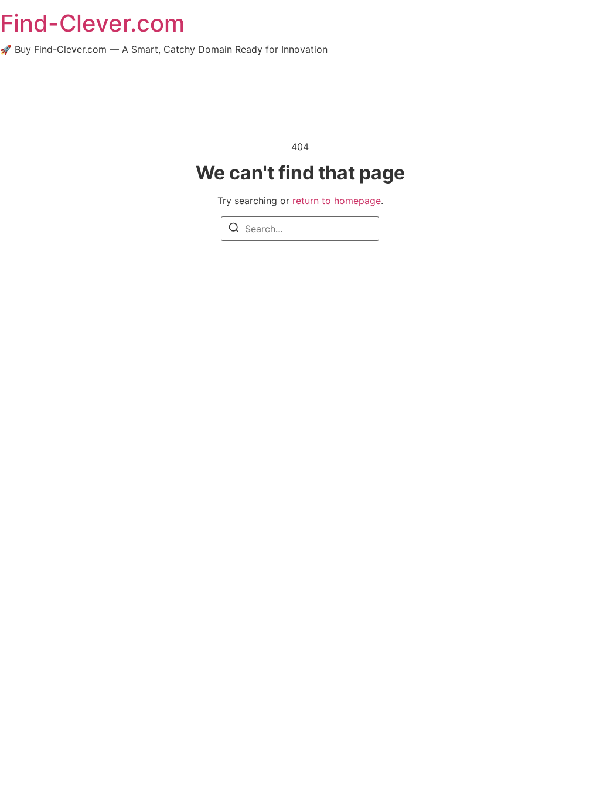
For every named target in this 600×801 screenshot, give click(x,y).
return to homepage (336, 200)
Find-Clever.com (92, 23)
